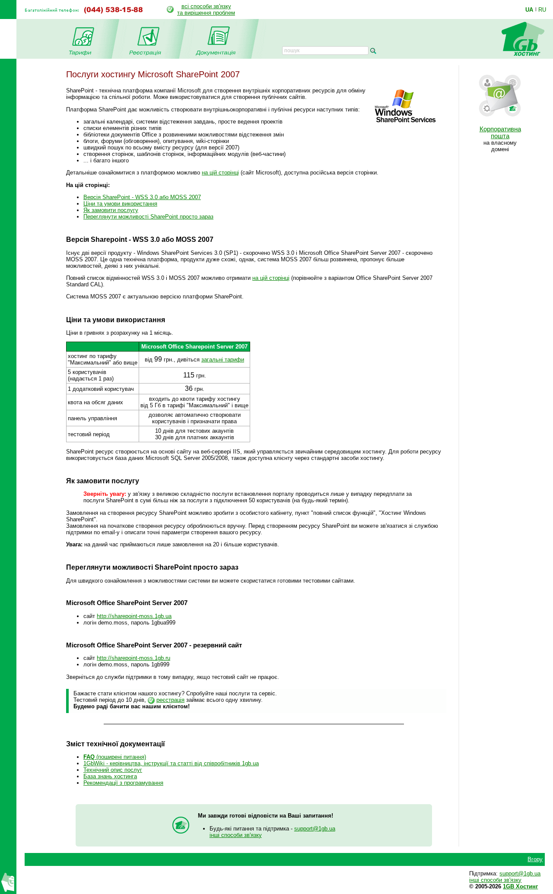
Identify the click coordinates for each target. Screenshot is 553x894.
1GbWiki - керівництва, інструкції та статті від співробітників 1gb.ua (171, 763)
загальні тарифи (222, 359)
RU (542, 9)
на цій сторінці (220, 172)
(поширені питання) (114, 757)
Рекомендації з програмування (123, 783)
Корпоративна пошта (500, 132)
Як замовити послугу (110, 210)
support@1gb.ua (314, 828)
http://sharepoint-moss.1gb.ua (134, 616)
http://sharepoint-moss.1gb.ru (133, 658)
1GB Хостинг (520, 886)
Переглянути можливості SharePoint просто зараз (148, 216)
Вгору (535, 859)
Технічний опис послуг (112, 770)
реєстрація (170, 700)
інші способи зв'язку (236, 835)
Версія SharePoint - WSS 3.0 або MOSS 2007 (142, 197)
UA (529, 9)
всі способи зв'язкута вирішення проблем (206, 9)
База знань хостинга (110, 776)
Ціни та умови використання (120, 203)
